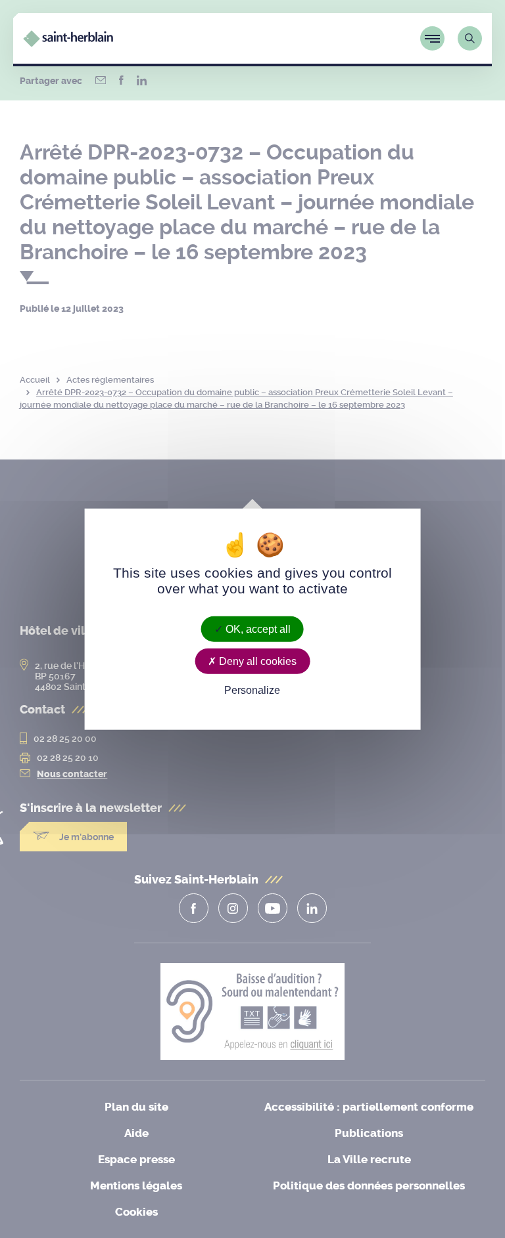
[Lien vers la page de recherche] (470, 38)
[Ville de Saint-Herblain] (68, 43)
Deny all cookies (256, 661)
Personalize (252, 690)
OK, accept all (257, 629)
